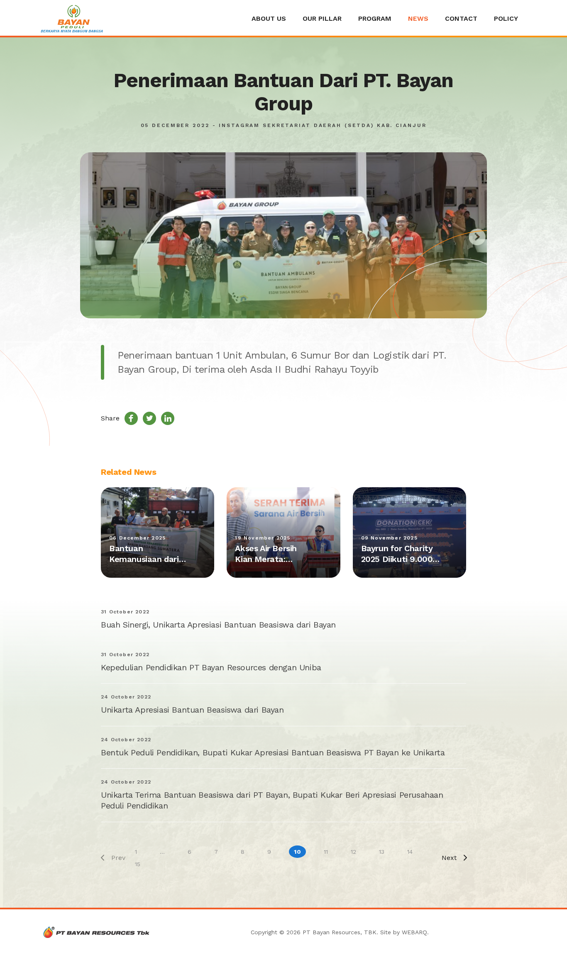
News (418, 18)
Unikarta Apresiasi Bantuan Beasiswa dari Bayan (192, 710)
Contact (461, 18)
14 (410, 851)
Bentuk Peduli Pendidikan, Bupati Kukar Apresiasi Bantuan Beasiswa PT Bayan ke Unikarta (273, 752)
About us (269, 18)
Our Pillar (322, 18)
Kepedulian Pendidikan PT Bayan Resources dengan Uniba (211, 667)
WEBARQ (414, 932)
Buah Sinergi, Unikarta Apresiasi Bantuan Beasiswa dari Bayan (218, 625)
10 (297, 851)
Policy (506, 18)
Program (374, 18)
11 (326, 851)
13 (381, 851)
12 (353, 851)
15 (137, 864)
